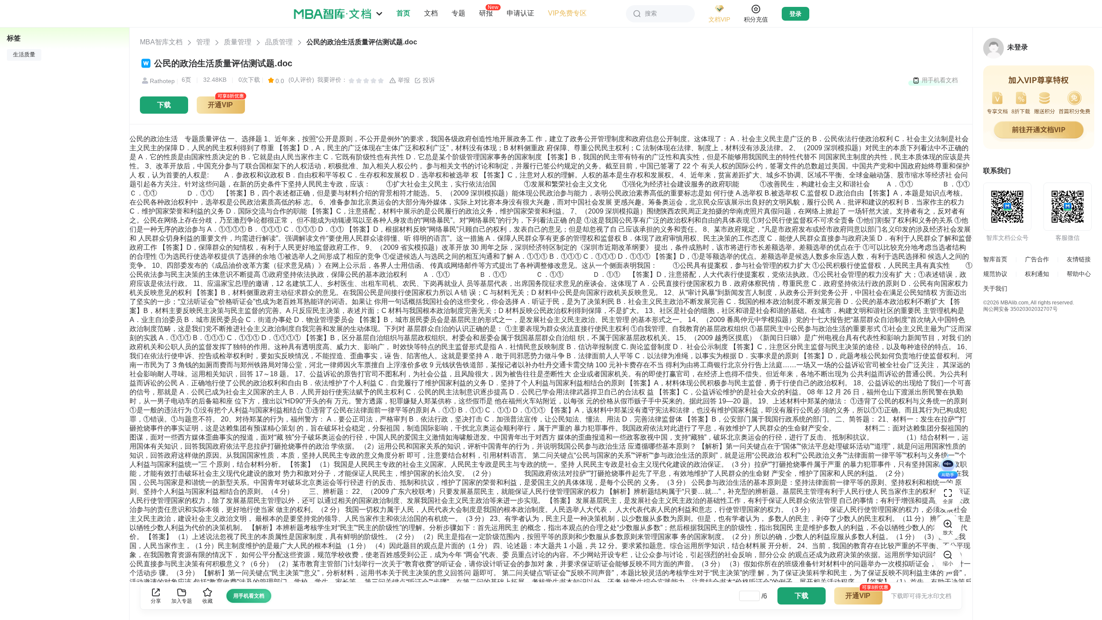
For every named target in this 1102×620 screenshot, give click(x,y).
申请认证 (520, 13)
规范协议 (995, 273)
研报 (486, 13)
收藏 (207, 601)
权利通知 (1037, 273)
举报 (403, 80)
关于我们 (995, 288)
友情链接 (1079, 259)
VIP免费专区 (567, 13)
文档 (431, 13)
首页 (403, 13)
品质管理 (279, 42)
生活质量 (24, 55)
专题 (458, 13)
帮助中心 (1079, 273)
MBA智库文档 (161, 42)
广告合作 (1037, 259)
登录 (795, 13)
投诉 (428, 80)
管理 (203, 42)
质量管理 (237, 42)
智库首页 (995, 259)
